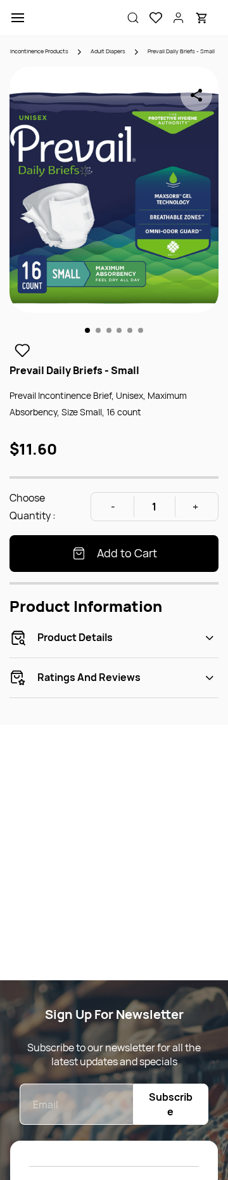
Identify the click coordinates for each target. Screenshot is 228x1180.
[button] (150, 17)
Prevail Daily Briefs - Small (181, 51)
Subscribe (171, 1104)
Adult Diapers (108, 51)
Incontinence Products (39, 51)
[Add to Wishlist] (22, 350)
